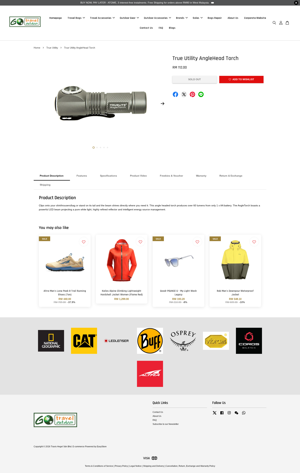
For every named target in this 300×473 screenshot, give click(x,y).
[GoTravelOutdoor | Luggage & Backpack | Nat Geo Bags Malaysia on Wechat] (236, 414)
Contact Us (146, 28)
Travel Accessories (100, 18)
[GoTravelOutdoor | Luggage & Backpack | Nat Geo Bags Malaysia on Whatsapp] (243, 414)
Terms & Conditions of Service (99, 466)
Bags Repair (215, 18)
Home (37, 47)
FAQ (161, 28)
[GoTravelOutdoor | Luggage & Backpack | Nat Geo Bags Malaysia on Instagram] (229, 414)
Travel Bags (74, 18)
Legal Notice (135, 466)
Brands (180, 18)
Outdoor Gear (127, 18)
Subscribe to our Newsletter (166, 424)
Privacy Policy (121, 466)
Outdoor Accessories (156, 18)
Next (162, 103)
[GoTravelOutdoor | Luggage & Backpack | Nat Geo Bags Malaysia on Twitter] (214, 414)
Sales (196, 18)
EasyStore (102, 446)
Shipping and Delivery (153, 466)
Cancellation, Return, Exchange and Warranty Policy (190, 466)
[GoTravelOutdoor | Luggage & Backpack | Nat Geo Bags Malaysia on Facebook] (221, 414)
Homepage (55, 18)
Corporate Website (255, 18)
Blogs (172, 28)
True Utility (52, 47)
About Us (233, 18)
